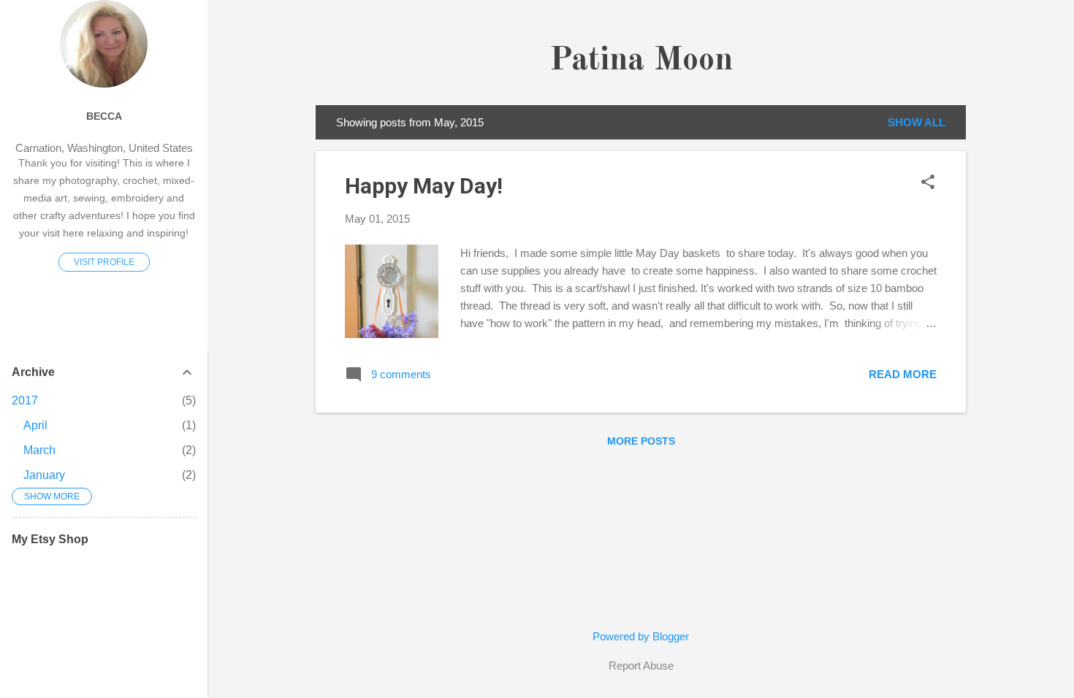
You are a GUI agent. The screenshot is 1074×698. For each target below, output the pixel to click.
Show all (916, 122)
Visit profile (104, 262)
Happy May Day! (424, 186)
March (39, 450)
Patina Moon (641, 61)
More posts (641, 441)
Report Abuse (641, 665)
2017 (25, 400)
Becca (104, 116)
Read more (903, 374)
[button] (928, 183)
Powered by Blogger (641, 636)
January (44, 475)
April (35, 425)
